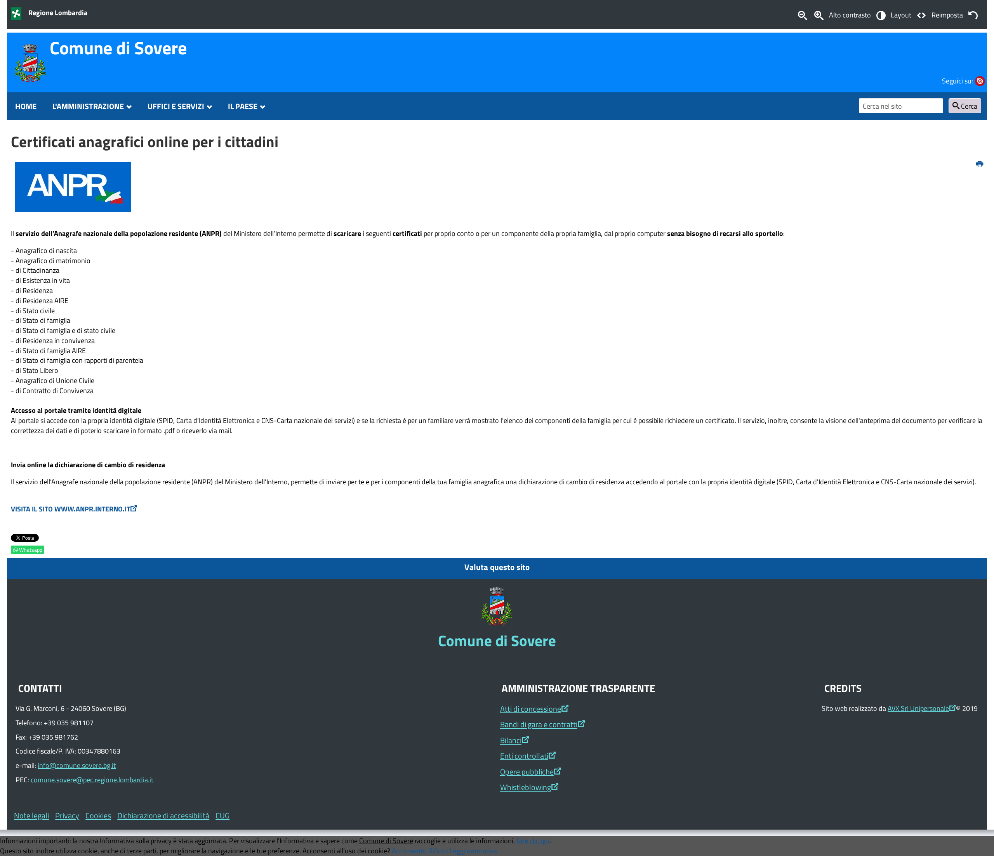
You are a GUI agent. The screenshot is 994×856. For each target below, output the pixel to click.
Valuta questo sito (497, 567)
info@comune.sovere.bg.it (77, 765)
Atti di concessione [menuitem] (530, 709)
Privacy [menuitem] (67, 815)
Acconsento (409, 850)
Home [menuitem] (25, 106)
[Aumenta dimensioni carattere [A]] (819, 14)
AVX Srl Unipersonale (918, 708)
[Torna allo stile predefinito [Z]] (973, 14)
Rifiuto (438, 850)
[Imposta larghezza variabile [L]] (921, 14)
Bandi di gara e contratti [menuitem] (538, 724)
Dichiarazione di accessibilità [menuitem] (163, 815)
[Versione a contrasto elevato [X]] (880, 14)
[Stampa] (979, 164)
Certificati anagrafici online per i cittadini (144, 141)
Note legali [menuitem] (31, 815)
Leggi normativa (473, 850)
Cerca (968, 106)
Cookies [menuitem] (98, 815)
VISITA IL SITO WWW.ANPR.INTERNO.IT (70, 508)
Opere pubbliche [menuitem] (527, 772)
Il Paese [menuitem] (242, 106)
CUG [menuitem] (222, 815)
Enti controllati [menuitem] (524, 756)
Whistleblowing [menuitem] (525, 787)
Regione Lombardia (57, 12)
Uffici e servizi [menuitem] (176, 106)
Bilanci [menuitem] (510, 740)
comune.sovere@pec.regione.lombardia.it (92, 779)
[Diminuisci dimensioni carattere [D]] (802, 14)
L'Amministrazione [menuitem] (88, 106)
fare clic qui (532, 840)
